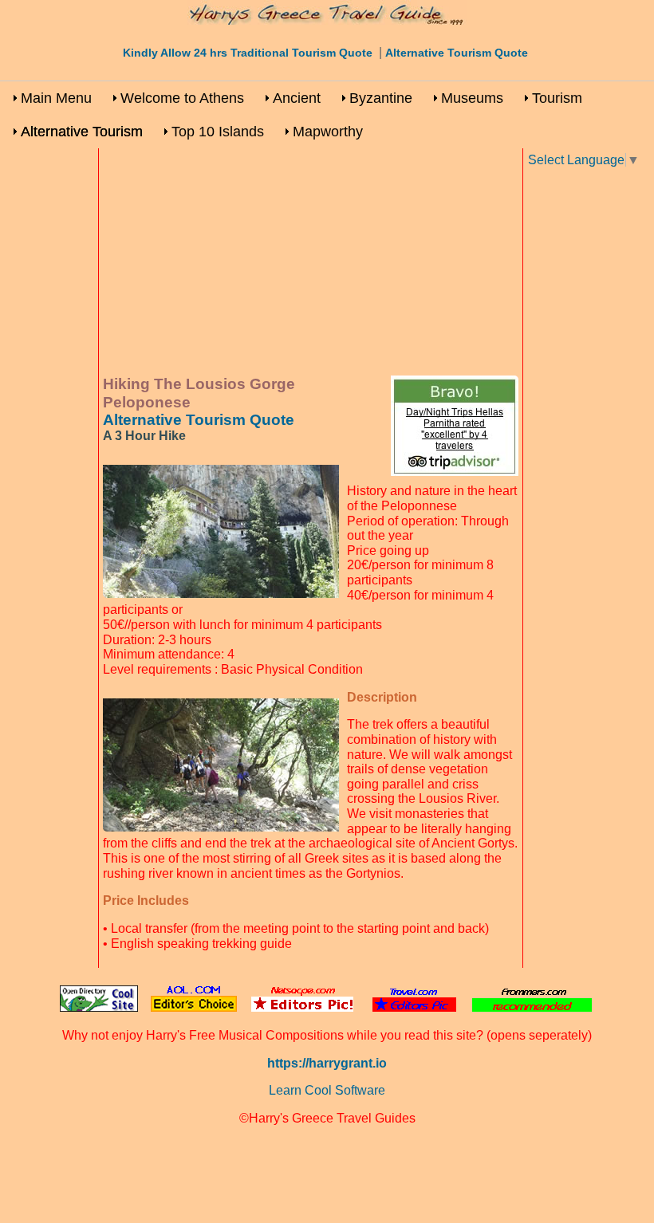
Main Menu (56, 98)
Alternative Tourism (82, 132)
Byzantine (380, 98)
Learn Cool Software (327, 1090)
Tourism (557, 98)
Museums (472, 98)
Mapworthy (328, 132)
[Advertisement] (310, 264)
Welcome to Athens (182, 98)
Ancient (297, 98)
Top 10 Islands (217, 132)
